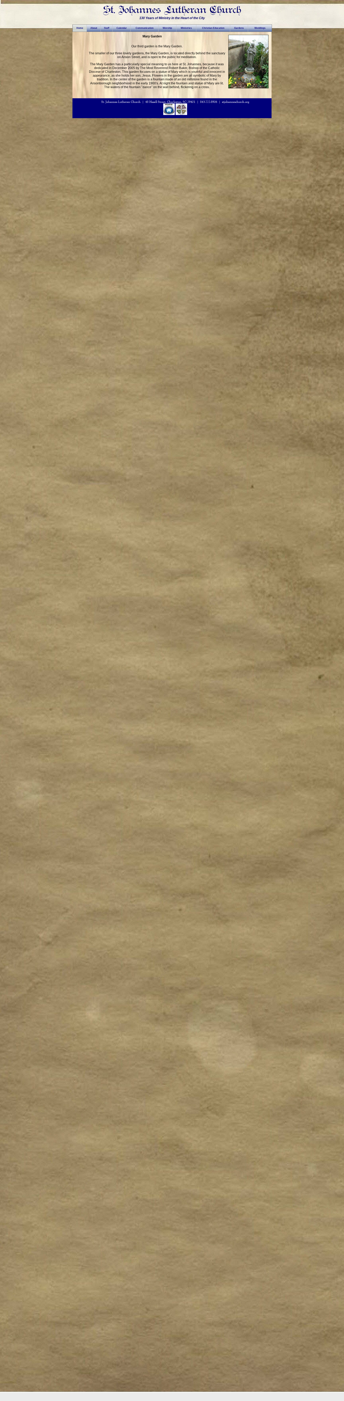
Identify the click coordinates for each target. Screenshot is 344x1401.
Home (79, 28)
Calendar (121, 28)
